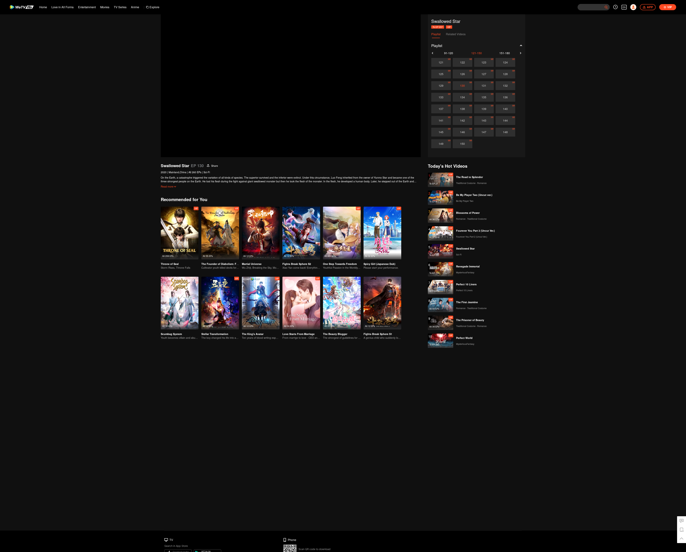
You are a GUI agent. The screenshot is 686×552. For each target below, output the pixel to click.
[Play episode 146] (462, 132)
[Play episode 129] (441, 85)
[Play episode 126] (462, 74)
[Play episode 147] (484, 132)
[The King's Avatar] (261, 303)
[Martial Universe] (261, 233)
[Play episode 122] (462, 62)
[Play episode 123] (484, 62)
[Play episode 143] (484, 120)
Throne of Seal (170, 264)
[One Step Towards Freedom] (342, 233)
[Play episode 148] (505, 132)
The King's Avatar (253, 334)
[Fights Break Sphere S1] (382, 303)
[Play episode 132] (505, 85)
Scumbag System (171, 334)
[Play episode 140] (505, 108)
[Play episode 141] (441, 120)
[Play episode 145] (441, 132)
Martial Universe (252, 264)
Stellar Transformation (214, 334)
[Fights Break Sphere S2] (301, 233)
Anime (135, 7)
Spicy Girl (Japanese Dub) (379, 264)
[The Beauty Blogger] (342, 303)
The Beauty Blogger (335, 334)
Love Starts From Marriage (298, 334)
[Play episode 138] (462, 108)
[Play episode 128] (505, 74)
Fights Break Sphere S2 (296, 264)
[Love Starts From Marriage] (301, 303)
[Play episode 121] (441, 62)
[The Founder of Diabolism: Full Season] (220, 233)
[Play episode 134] (462, 97)
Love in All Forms (62, 7)
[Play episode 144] (505, 120)
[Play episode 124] (505, 62)
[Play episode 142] (462, 120)
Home (43, 7)
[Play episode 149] (441, 143)
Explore (154, 7)
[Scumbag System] (179, 303)
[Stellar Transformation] (220, 303)
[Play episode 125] (441, 74)
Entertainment (87, 7)
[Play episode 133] (441, 97)
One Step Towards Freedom (340, 264)
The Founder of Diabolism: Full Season (225, 264)
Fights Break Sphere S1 (378, 334)
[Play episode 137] (441, 108)
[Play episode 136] (505, 97)
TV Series (120, 7)
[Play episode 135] (484, 97)
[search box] (606, 7)
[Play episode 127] (484, 74)
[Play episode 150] (462, 143)
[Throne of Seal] (179, 233)
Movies (104, 7)
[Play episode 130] (462, 85)
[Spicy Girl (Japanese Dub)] (382, 233)
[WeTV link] (22, 7)
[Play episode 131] (484, 85)
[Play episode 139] (484, 108)
